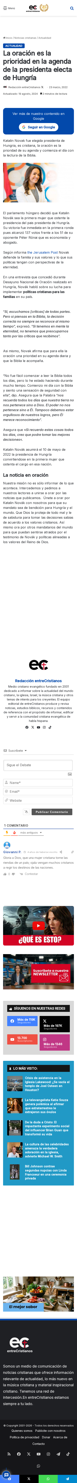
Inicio (8, 37)
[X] (32, 727)
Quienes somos (21, 1430)
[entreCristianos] (19, 1361)
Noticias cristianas (25, 37)
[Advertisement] (38, 26)
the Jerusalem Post (42, 252)
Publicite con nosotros (50, 1430)
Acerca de (60, 1437)
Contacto (38, 1443)
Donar (46, 1437)
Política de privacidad (24, 1437)
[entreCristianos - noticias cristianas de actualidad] (38, 8)
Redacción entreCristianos (24, 87)
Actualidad (44, 37)
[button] (38, 926)
